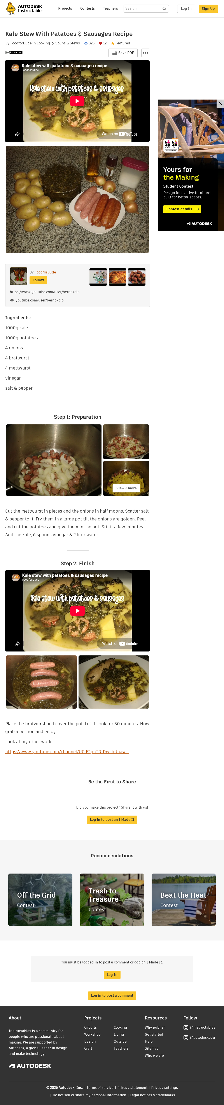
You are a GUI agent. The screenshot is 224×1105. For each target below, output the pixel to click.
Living (119, 1034)
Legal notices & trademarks (152, 1095)
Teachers (110, 8)
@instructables (202, 1027)
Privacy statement (132, 1087)
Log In (186, 8)
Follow (38, 280)
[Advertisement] (191, 165)
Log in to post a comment (112, 995)
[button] (145, 53)
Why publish (155, 1027)
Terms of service (100, 1087)
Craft (88, 1048)
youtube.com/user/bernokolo (39, 300)
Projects (65, 8)
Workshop (92, 1034)
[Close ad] (220, 104)
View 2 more (126, 488)
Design (90, 1041)
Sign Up (208, 8)
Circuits (90, 1027)
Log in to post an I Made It (112, 819)
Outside (120, 1041)
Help (149, 1041)
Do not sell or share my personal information (89, 1095)
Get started (154, 1034)
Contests (87, 8)
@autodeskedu (202, 1037)
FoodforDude (21, 43)
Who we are (154, 1055)
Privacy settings (164, 1087)
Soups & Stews (67, 43)
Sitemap (152, 1048)
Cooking (43, 43)
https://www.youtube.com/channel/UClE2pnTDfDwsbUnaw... (67, 752)
